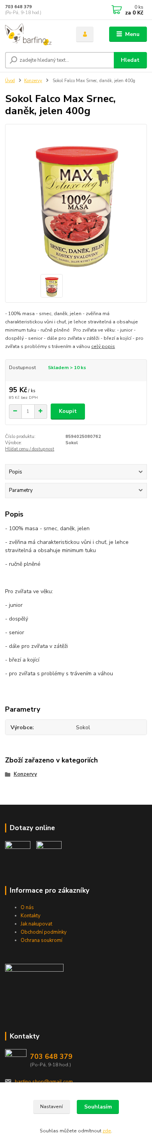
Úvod (10, 81)
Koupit (68, 411)
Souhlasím (98, 1106)
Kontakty (31, 915)
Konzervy (33, 81)
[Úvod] (34, 34)
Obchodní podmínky (44, 932)
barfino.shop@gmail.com (44, 1081)
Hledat (130, 60)
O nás (27, 907)
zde (107, 1131)
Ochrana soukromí (41, 940)
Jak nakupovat (36, 923)
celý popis (103, 346)
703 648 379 (18, 7)
